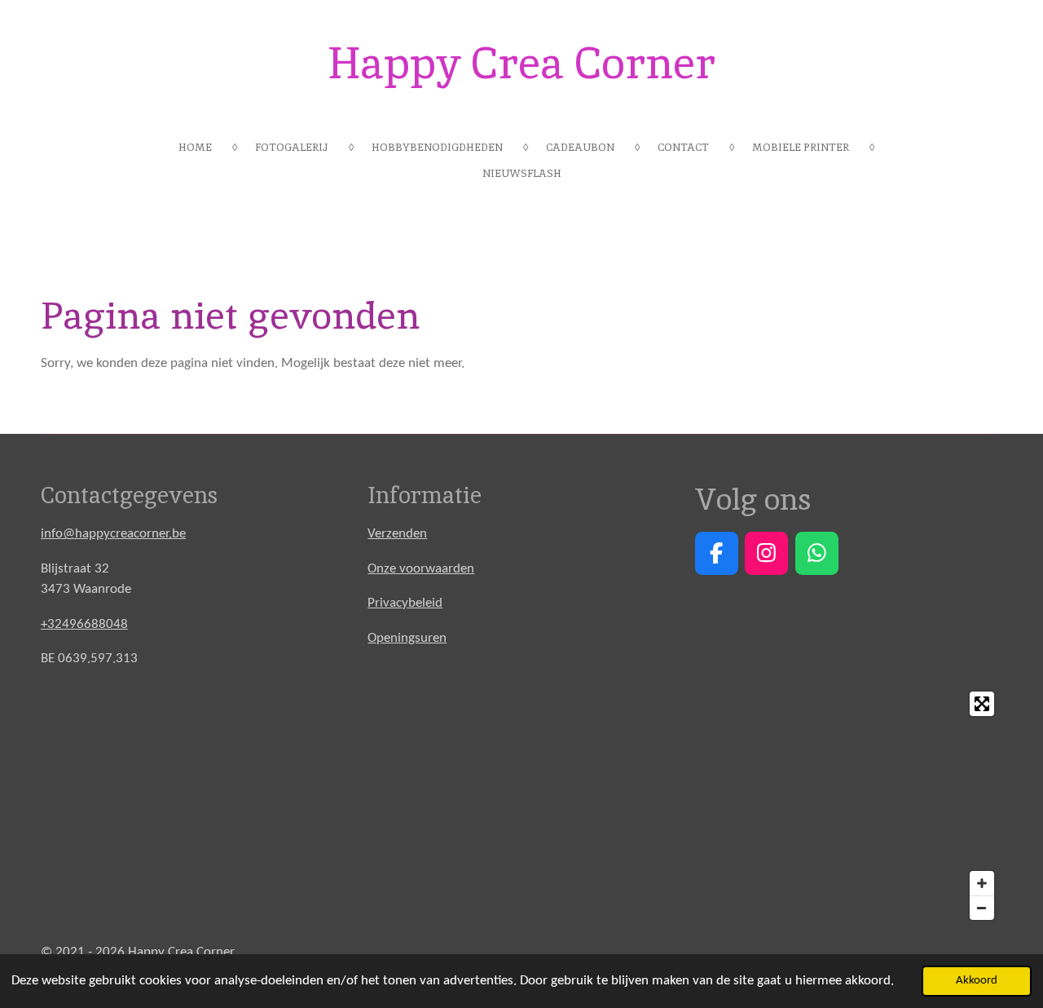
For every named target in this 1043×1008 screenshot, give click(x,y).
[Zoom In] (982, 883)
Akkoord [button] (976, 981)
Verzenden (397, 534)
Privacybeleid (404, 603)
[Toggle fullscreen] (982, 704)
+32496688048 (84, 624)
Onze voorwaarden (420, 569)
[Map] (521, 805)
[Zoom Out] (982, 907)
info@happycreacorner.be (113, 534)
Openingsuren (407, 638)
